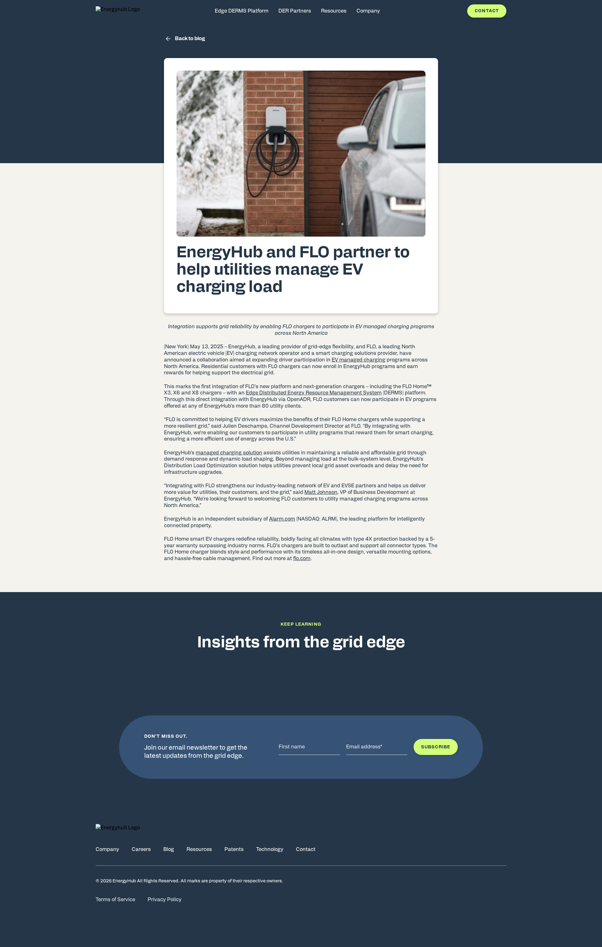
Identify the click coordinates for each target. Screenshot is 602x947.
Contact (487, 11)
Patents (234, 849)
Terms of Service (115, 899)
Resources (199, 849)
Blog (168, 849)
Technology (269, 849)
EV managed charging (358, 359)
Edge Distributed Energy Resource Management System (314, 392)
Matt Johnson (320, 492)
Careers (141, 849)
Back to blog (190, 38)
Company (107, 849)
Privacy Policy (165, 899)
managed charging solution (229, 452)
